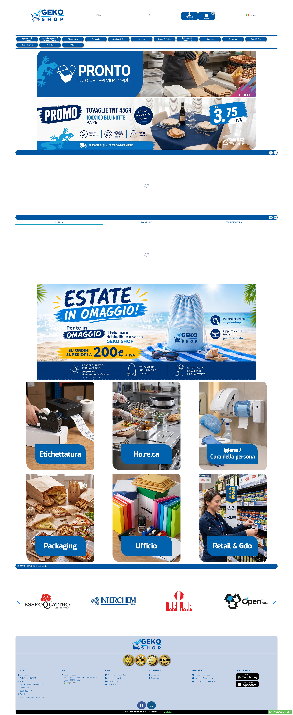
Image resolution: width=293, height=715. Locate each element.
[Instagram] (151, 705)
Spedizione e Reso (202, 675)
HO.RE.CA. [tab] (59, 222)
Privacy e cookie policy (116, 675)
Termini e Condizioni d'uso (205, 681)
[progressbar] (146, 185)
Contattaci (155, 678)
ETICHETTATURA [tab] (234, 222)
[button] (271, 94)
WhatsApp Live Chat (281, 712)
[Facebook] (141, 705)
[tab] (259, 94)
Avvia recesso (113, 684)
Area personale (113, 681)
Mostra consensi (114, 678)
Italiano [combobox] (252, 15)
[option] (27, 39)
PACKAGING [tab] (146, 222)
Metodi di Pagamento (204, 678)
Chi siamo (155, 675)
